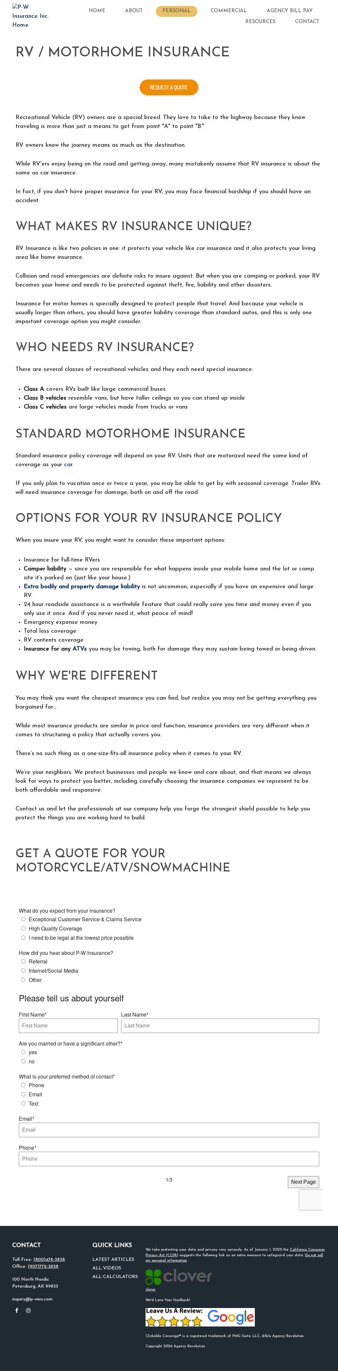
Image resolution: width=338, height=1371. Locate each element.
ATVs (80, 649)
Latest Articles (113, 1259)
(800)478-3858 (49, 1259)
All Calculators (115, 1276)
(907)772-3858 (43, 1266)
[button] (97, 11)
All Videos (106, 1268)
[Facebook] (16, 1310)
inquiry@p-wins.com (32, 1299)
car (68, 465)
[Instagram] (28, 1310)
